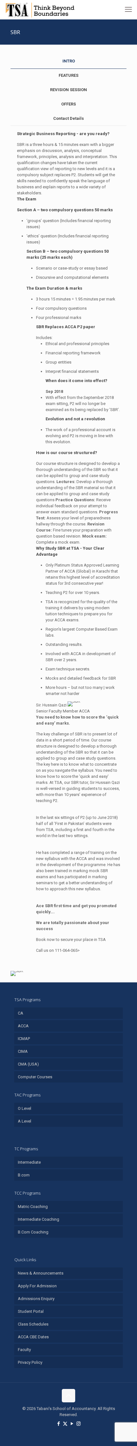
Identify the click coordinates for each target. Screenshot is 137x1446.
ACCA (23, 1025)
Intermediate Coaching (38, 1219)
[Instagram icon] (78, 1424)
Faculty (24, 1349)
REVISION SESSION (68, 89)
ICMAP (24, 1038)
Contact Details (68, 118)
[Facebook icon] (58, 1424)
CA (20, 1013)
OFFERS (68, 104)
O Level (24, 1108)
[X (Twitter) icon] (65, 1424)
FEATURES (68, 75)
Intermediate (29, 1162)
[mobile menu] (128, 9)
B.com (24, 1175)
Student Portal (31, 1311)
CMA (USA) (28, 1064)
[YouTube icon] (71, 1424)
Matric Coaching (33, 1206)
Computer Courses (35, 1076)
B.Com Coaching (33, 1232)
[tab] (68, 61)
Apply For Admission (37, 1285)
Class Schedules (33, 1324)
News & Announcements (40, 1273)
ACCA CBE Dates (33, 1336)
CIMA (23, 1051)
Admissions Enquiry (36, 1298)
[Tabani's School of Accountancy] (40, 10)
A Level (24, 1121)
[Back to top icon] (68, 1395)
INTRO (68, 61)
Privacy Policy (30, 1362)
